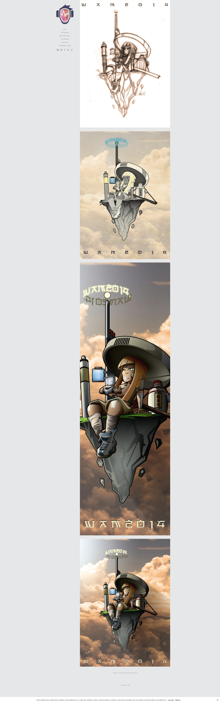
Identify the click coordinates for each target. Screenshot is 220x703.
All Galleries (65, 32)
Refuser (177, 700)
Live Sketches (65, 39)
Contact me (64, 42)
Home (65, 29)
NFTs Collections (65, 36)
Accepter (171, 700)
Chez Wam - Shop (64, 46)
